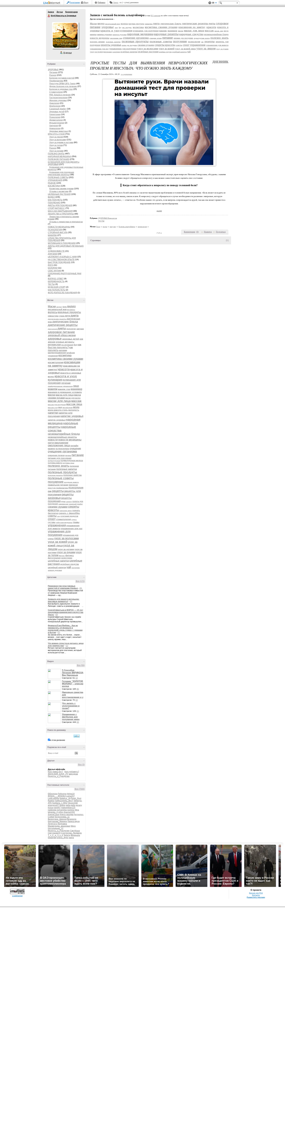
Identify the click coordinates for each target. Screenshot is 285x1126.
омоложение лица (59, 445)
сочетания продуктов (69, 516)
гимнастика (53, 316)
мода (76, 407)
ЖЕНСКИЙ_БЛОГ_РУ (58, 774)
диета (75, 315)
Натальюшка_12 (55, 828)
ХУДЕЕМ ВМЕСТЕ (56, 251)
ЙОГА (50, 265)
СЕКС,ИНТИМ (54, 271)
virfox (60, 812)
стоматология (63, 519)
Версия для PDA (256, 893)
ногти (51, 442)
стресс (74, 519)
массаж (76, 401)
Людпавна (62, 824)
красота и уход (66, 376)
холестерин (66, 558)
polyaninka (62, 810)
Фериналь (75, 835)
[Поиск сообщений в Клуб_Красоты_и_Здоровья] (77, 736)
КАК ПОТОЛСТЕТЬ (56, 290)
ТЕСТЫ (51, 284)
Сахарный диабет (57, 109)
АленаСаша (53, 814)
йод (75, 345)
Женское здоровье (58, 100)
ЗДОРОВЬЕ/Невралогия (107, 218)
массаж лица (74, 404)
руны (63, 501)
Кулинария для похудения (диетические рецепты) (61, 173)
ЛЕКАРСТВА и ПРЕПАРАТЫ (61, 214)
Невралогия (55, 128)
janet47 (57, 807)
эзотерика (76, 568)
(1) (59, 632)
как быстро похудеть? (64, 346)
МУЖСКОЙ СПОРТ (56, 287)
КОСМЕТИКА (54, 186)
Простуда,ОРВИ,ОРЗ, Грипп (62, 83)
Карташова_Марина (57, 821)
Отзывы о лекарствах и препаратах (66, 222)
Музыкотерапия (56, 123)
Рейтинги (101, 2)
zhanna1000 (69, 812)
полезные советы (61, 478)
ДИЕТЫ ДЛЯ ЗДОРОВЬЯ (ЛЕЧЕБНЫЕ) (66, 246)
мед (60, 407)
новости (53, 439)
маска (51, 394)
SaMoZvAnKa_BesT (64, 801)
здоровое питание (61, 332)
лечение (66, 383)
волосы (52, 312)
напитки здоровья (71, 416)
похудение (55, 481)
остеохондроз (62, 448)
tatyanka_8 (53, 812)
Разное (52, 75)
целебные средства (69, 564)
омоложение (61, 442)
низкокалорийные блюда (64, 433)
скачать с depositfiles (69, 513)
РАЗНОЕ (52, 183)
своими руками (58, 506)
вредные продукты (69, 312)
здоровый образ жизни (62, 335)
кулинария (55, 379)
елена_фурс (62, 837)
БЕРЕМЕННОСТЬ (56, 281)
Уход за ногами (56, 151)
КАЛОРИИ (52, 268)
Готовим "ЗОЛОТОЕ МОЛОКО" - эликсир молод (72, 683)
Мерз (73, 826)
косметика (64, 355)
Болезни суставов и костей (62, 78)
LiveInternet (52, 3)
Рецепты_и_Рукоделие (59, 776)
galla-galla (70, 805)
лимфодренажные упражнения (60, 386)
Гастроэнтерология (58, 97)
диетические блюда (65, 321)
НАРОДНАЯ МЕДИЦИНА (59, 156)
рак (50, 491)
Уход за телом (56, 145)
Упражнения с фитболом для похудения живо (70, 717)
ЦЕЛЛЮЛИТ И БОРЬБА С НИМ (62, 257)
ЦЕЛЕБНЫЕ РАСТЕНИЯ (59, 194)
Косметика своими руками (61, 188)
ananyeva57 (53, 805)
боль (98, 227)
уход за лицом (206, 48)
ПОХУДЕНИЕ (54, 202)
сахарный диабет (76, 504)
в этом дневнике (57, 740)
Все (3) (81, 764)
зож (81, 339)
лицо (76, 386)
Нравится (208, 232)
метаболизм (68, 407)
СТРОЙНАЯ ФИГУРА (57, 232)
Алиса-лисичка (67, 814)
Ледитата (52, 824)
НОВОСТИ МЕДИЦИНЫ (59, 227)
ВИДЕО (51, 197)
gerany (79, 805)
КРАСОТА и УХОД (56, 134)
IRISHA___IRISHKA (57, 796)
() (197, 232)
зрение (51, 341)
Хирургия (53, 125)
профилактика (62, 488)
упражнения (57, 525)
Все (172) (80, 581)
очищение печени (56, 455)
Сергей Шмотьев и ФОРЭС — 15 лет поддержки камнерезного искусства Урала (65, 612)
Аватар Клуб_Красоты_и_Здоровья (65, 35)
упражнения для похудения (59, 533)
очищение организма (62, 451)
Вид (214, 3)
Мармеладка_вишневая (59, 826)
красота (64, 369)
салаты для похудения (129, 45)
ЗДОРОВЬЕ (53, 69)
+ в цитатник (126, 74)
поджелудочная (54, 461)
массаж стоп (53, 407)
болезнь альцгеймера (127, 227)
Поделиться (221, 232)
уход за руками (66, 552)
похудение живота (71, 482)
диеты (62, 328)
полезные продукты (62, 472)
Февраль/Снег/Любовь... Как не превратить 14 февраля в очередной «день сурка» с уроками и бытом (65, 629)
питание (78, 455)
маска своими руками (64, 396)
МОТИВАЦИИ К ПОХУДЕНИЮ (62, 243)
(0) (80, 588)
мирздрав (73, 774)
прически (73, 485)
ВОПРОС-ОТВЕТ (55, 279)
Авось (115, 2)
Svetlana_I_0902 (59, 803)
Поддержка (209, 2)
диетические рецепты (63, 325)
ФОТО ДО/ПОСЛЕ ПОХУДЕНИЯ (62, 293)
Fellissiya (62, 794)
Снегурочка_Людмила (71, 833)
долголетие (71, 329)
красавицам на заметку (192, 27)
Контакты (256, 895)
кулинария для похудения (145, 31)
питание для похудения (59, 458)
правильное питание (58, 485)
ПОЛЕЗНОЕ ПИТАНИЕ (58, 159)
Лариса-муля (73, 821)
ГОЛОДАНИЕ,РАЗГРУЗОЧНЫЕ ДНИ (64, 273)
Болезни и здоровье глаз (61, 89)
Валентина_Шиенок (57, 819)
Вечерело (71, 819)
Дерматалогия (56, 120)
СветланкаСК (54, 833)
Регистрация (75, 2)
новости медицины (69, 439)
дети (67, 315)
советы (52, 515)
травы (76, 522)
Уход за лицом (56, 137)
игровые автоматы (65, 342)
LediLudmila (53, 798)
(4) (78, 722)
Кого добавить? (71, 772)
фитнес (62, 555)
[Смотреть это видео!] (55, 674)
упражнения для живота (217, 45)
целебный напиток (57, 567)
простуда (52, 488)
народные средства (191, 34)
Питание (53, 72)
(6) (78, 689)
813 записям (155, 15)
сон (58, 516)
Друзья (59, 12)
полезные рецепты (55, 475)
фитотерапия (54, 558)
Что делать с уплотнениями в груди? (70, 706)
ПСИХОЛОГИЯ (55, 230)
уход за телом (96, 51)
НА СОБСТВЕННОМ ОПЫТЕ (61, 259)
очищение (75, 448)
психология (75, 487)
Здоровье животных (58, 131)
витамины (71, 309)
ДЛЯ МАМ (52, 254)
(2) (76, 678)
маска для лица (65, 394)
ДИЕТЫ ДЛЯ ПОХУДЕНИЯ (60, 205)
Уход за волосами (57, 140)
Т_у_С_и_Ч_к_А (55, 835)
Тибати (66, 835)
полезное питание (97, 42)
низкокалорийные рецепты (62, 437)
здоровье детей (70, 339)
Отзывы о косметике (58, 191)
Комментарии (71, 12)
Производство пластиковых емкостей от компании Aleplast (63, 587)
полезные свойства (72, 475)
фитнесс (69, 555)
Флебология (55, 106)
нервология (142, 227)
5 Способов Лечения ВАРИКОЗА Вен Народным (72, 672)
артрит (59, 307)
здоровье (55, 338)
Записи (51, 12)
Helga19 (71, 794)
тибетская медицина (64, 522)
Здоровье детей (56, 111)
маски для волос (73, 398)
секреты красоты (165, 44)
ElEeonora (52, 794)
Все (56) (81, 665)
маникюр (76, 389)
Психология (54, 117)
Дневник (220, 61)
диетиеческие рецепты (57, 319)
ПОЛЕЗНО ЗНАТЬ (56, 154)
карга (71, 837)
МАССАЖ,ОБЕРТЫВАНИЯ (60, 211)
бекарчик (52, 837)
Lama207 (70, 796)
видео (71, 306)
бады (65, 307)
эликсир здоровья (55, 570)
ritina (77, 810)
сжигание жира (66, 510)
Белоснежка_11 (62, 817)
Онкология (54, 103)
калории (63, 350)
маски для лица (59, 401)
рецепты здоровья (111, 45)
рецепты (58, 491)
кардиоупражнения (57, 353)
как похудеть (127, 27)
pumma (70, 810)
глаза (61, 316)
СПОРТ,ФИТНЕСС (56, 208)
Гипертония (55, 114)
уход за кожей (57, 541)
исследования (67, 345)
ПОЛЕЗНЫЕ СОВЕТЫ (58, 177)
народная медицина (140, 34)
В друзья (67, 53)
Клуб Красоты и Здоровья (49, 16)
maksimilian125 (68, 807)
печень (68, 455)
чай (68, 567)
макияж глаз (64, 389)
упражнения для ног (71, 528)
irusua (50, 807)
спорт (52, 519)
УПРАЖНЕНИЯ (55, 180)
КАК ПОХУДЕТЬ (55, 200)
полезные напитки (66, 469)
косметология (55, 362)
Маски (52, 306)
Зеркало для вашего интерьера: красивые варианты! (63, 600)
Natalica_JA (65, 798)
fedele (62, 805)
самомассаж (63, 504)
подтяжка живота (55, 463)
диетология (52, 329)
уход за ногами (66, 549)
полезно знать (58, 465)
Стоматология (56, 92)
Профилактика (56, 81)
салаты (69, 501)
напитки (53, 412)
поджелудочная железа (72, 460)
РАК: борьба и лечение (60, 95)
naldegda (52, 810)
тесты (105, 227)
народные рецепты (166, 34)
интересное (54, 344)
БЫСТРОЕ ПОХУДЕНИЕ (59, 262)
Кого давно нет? (55, 772)
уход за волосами (66, 538)
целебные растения (148, 51)
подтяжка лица (68, 463)
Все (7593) (80, 789)
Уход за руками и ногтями (61, 142)
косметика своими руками (65, 358)
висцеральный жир (57, 309)
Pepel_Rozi (76, 798)
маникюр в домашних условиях (65, 392)
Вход (86, 2)
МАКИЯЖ (52, 235)
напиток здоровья (56, 420)
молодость (73, 410)
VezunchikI (73, 803)
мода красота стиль (58, 410)
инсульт (113, 227)
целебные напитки (58, 560)
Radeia (51, 801)
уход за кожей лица (185, 48)
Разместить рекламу (256, 897)
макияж (52, 389)
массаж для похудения (57, 404)
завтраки (80, 329)
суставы (51, 522)
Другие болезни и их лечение (63, 86)
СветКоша (75, 831)
